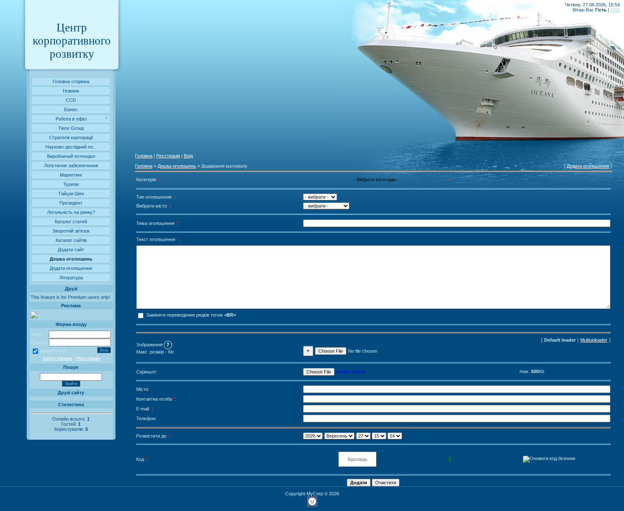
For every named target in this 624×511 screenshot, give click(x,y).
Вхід (188, 155)
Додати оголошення (588, 165)
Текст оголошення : (158, 239)
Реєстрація (88, 358)
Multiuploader (593, 340)
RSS (615, 9)
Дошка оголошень (176, 165)
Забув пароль (57, 358)
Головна (143, 155)
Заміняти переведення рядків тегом (190, 314)
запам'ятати (52, 350)
